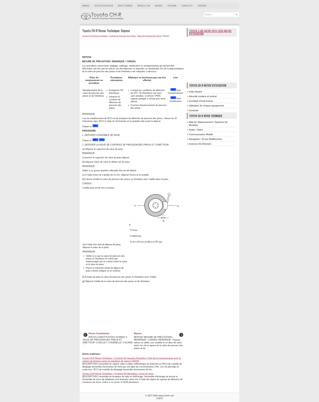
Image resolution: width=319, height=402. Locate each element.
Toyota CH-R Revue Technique (94, 36)
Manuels (86, 5)
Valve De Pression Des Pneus (149, 36)
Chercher (202, 5)
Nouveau (158, 5)
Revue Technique (125, 5)
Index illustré (195, 91)
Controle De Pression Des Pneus (122, 36)
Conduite (193, 110)
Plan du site (187, 5)
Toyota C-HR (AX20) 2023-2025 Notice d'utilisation (210, 32)
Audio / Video (196, 129)
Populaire (171, 5)
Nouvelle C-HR (144, 5)
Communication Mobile (201, 134)
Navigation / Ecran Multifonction (205, 139)
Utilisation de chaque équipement (206, 105)
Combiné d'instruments (201, 101)
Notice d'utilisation (104, 5)
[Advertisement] (133, 46)
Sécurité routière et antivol (202, 96)
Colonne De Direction (200, 143)
